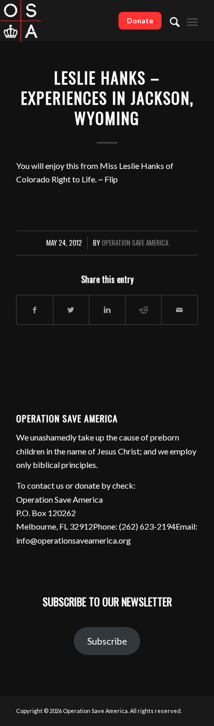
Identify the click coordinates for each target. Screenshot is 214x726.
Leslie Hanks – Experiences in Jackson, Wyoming (107, 98)
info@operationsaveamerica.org (73, 540)
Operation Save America (135, 243)
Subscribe (107, 641)
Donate (140, 20)
